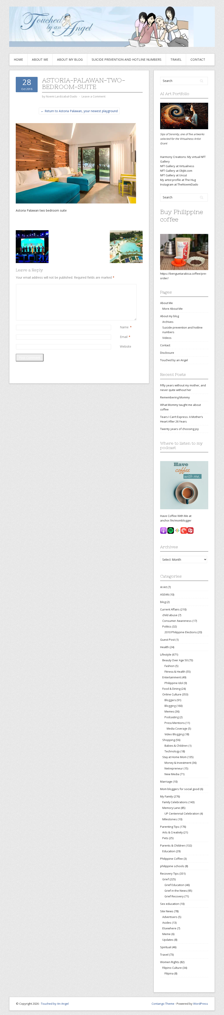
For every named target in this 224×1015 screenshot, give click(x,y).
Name (124, 327)
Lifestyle (165, 654)
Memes (169, 711)
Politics (167, 626)
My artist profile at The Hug (178, 180)
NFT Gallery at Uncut (173, 175)
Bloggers (170, 700)
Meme (166, 934)
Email (124, 337)
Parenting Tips (169, 827)
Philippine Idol (173, 683)
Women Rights (169, 962)
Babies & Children (176, 746)
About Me (40, 59)
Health (164, 647)
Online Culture (171, 694)
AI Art (163, 587)
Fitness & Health (174, 672)
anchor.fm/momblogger (175, 520)
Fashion (169, 666)
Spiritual (165, 947)
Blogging (170, 706)
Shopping (168, 740)
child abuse (169, 615)
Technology (172, 751)
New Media (171, 774)
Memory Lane (171, 808)
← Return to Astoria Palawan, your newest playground (79, 111)
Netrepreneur (173, 768)
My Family (166, 796)
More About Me (172, 309)
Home (18, 59)
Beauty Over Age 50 (175, 660)
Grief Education (174, 885)
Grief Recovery (174, 896)
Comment (121, 286)
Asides (166, 923)
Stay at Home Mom (174, 757)
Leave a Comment (93, 96)
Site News (166, 911)
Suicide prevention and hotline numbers (126, 59)
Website (125, 346)
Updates (167, 940)
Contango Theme (163, 1004)
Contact (198, 59)
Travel (176, 59)
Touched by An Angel (55, 1004)
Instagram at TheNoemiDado (179, 184)
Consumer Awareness (177, 621)
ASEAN (164, 594)
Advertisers (169, 917)
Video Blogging (174, 734)
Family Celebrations (175, 802)
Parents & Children (172, 845)
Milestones (169, 819)
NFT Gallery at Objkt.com (176, 171)
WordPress (200, 1004)
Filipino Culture (172, 968)
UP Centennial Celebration (181, 813)
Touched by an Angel (174, 360)
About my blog (70, 59)
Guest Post (167, 640)
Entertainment (171, 677)
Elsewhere (169, 928)
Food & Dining (171, 689)
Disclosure (167, 353)
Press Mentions (174, 723)
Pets (165, 838)
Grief (165, 879)
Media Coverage (177, 728)
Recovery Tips (169, 873)
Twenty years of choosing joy (179, 429)
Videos (167, 338)
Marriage (166, 781)
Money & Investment (177, 763)
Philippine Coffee (171, 859)
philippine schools (172, 866)
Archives (167, 322)
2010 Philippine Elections (180, 632)
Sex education (169, 904)
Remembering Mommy (175, 397)
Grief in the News (175, 891)
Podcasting (171, 717)
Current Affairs (170, 609)
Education (168, 851)
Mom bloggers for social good (179, 789)
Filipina (168, 973)
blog (163, 602)
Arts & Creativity (172, 832)
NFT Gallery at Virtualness (177, 166)
